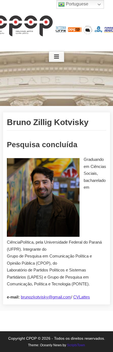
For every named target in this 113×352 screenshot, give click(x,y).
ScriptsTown (76, 345)
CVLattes (81, 297)
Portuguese (76, 4)
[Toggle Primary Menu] (56, 56)
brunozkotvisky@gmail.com (46, 297)
